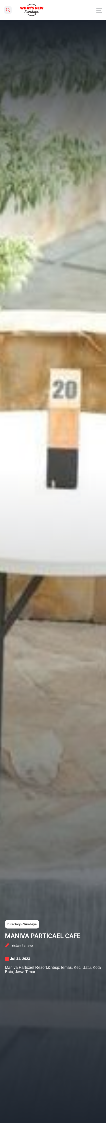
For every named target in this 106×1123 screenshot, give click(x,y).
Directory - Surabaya (22, 924)
